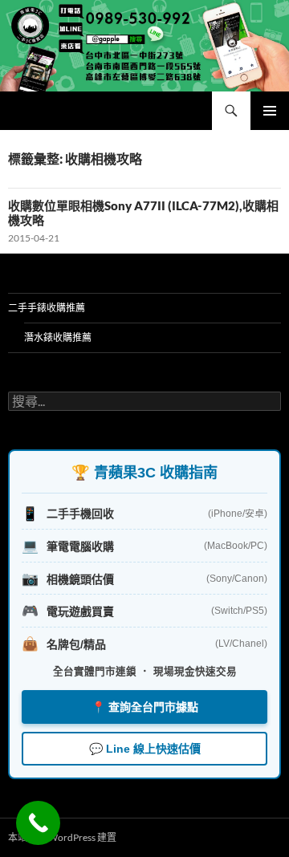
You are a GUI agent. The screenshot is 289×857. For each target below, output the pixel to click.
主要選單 (269, 110)
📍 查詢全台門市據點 (145, 707)
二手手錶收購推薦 (46, 308)
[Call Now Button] (38, 823)
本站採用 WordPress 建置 (62, 837)
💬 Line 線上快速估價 (145, 748)
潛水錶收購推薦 (58, 337)
